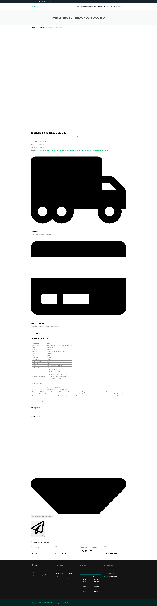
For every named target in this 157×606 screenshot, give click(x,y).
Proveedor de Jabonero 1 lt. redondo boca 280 (74, 150)
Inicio (77, 7)
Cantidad (33, 519)
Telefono (33, 413)
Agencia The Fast (64, 603)
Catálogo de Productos (88, 7)
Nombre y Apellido (35, 404)
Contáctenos (118, 7)
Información (101, 7)
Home (33, 27)
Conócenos (71, 570)
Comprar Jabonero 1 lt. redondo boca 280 (50, 150)
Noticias (109, 7)
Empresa (33, 407)
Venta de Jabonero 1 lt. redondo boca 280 (98, 150)
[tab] (38, 333)
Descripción (38, 333)
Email (32, 410)
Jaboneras (41, 27)
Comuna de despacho (36, 416)
